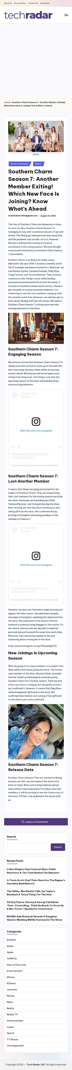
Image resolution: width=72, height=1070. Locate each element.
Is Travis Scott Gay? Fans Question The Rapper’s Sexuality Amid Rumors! (36, 882)
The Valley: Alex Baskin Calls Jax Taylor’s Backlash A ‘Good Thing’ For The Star (31, 893)
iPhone (10, 977)
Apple (10, 952)
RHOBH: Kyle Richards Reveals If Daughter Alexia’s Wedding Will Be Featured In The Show (34, 918)
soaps (10, 1026)
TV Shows (12, 1039)
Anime (10, 946)
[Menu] (66, 15)
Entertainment (19, 164)
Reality (10, 1008)
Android (11, 939)
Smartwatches (15, 1020)
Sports (10, 1033)
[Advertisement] (36, 61)
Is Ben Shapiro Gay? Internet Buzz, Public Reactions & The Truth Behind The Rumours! (33, 871)
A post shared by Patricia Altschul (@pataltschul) (36, 465)
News (38, 164)
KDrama (11, 983)
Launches (12, 989)
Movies (11, 995)
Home (7, 102)
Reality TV (12, 1014)
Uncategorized (15, 1045)
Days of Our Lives (16, 964)
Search (11, 836)
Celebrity (12, 958)
